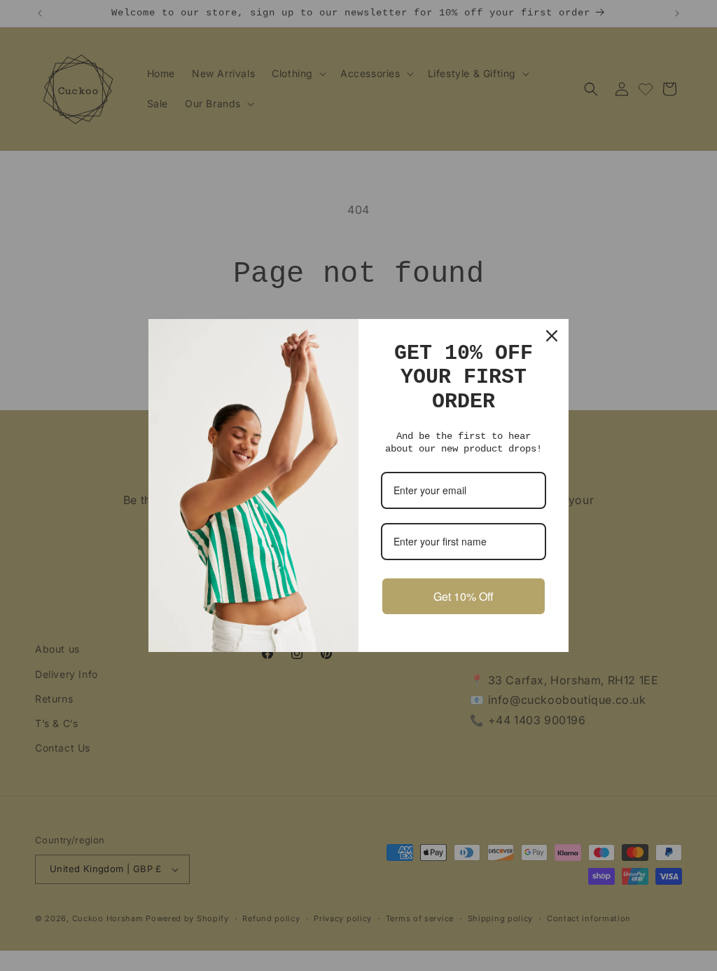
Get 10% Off (463, 596)
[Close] (552, 336)
